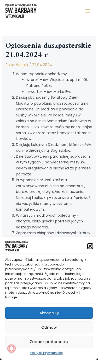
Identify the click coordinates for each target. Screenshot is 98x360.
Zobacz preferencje (49, 341)
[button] (90, 246)
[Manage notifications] (11, 348)
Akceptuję (49, 313)
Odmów (49, 327)
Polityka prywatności (46, 353)
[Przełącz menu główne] (87, 10)
